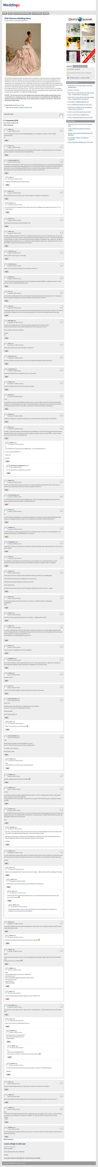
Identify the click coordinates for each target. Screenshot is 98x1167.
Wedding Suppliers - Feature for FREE (80, 78)
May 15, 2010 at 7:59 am (14, 687)
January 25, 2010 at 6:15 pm (15, 558)
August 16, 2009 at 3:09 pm (14, 220)
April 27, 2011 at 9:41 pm (14, 1083)
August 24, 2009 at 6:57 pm (14, 253)
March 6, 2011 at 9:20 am (17, 1047)
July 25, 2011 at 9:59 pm (16, 467)
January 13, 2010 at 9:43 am (15, 482)
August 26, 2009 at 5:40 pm (14, 293)
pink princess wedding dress (18, 465)
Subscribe (69, 66)
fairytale (16, 107)
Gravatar (37, 1158)
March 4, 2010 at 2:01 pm (14, 572)
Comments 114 (24, 20)
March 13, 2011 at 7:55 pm (16, 1065)
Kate (9, 427)
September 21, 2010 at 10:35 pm (17, 881)
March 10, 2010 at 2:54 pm (14, 598)
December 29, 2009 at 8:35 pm (15, 396)
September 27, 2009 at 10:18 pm (15, 345)
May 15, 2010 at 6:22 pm (14, 737)
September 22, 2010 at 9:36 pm (19, 906)
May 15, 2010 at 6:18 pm (14, 700)
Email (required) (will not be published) (14, 1151)
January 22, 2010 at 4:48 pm (15, 511)
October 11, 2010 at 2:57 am (15, 179)
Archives (75, 66)
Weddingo (11, 1163)
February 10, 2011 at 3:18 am (16, 760)
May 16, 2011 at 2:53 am (14, 1109)
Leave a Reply (6, 122)
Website (6, 1155)
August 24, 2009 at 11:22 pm (14, 278)
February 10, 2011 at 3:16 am (16, 937)
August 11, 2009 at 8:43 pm (14, 192)
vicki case (21, 1144)
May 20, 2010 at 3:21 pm (14, 776)
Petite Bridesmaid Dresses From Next (82, 104)
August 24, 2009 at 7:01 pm (14, 265)
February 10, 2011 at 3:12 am (15, 951)
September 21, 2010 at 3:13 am (15, 852)
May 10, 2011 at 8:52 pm (14, 1096)
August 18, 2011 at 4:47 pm (15, 204)
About (10, 13)
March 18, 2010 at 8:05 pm (14, 647)
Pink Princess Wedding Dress (18, 18)
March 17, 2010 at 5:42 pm (14, 627)
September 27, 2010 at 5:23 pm (15, 923)
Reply (6, 140)
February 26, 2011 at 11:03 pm (16, 723)
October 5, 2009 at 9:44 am (14, 370)
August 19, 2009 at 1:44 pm (14, 233)
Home (4, 13)
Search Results (37, 13)
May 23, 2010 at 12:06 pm (14, 789)
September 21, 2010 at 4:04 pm (16, 869)
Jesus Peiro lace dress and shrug (82, 112)
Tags (80, 66)
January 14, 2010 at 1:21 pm (15, 496)
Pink (23, 105)
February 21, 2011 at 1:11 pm (15, 1007)
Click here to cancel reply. (9, 1146)
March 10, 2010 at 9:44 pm (14, 614)
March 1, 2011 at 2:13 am (15, 970)
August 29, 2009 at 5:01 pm (14, 307)
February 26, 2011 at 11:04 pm (16, 1020)
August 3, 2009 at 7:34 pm (14, 147)
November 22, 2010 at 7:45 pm (16, 444)
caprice (11, 107)
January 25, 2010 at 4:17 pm (15, 543)
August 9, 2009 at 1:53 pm (14, 162)
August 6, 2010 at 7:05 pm (14, 810)
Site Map (46, 13)
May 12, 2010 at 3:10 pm (14, 674)
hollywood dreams (24, 107)
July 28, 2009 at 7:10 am (14, 131)
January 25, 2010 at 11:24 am (15, 529)
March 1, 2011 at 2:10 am (16, 1032)
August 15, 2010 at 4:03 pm (15, 829)
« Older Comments (8, 125)
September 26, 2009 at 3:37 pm (15, 322)
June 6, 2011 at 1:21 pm (13, 1129)
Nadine (11, 968)
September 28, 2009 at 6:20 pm (15, 357)
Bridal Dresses (17, 105)
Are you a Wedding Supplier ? (22, 13)
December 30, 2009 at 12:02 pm (15, 428)
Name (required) (8, 1148)
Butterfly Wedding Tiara (83, 102)
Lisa (7, 20)
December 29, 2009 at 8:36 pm (15, 416)
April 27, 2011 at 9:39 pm (15, 993)
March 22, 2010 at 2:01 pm (14, 660)
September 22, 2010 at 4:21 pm (18, 893)
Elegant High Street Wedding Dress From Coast (80, 142)
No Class (76, 90)
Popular (85, 66)
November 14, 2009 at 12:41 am (15, 383)
